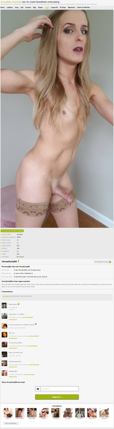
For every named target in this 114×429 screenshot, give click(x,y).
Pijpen (40, 7)
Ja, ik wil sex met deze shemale (12, 231)
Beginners (71, 7)
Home (3, 7)
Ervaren (28, 7)
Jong (16, 7)
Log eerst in (6, 296)
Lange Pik (54, 7)
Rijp (34, 7)
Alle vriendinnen (10, 423)
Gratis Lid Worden (83, 7)
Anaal (47, 7)
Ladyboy (10, 7)
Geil (22, 7)
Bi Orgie (63, 7)
